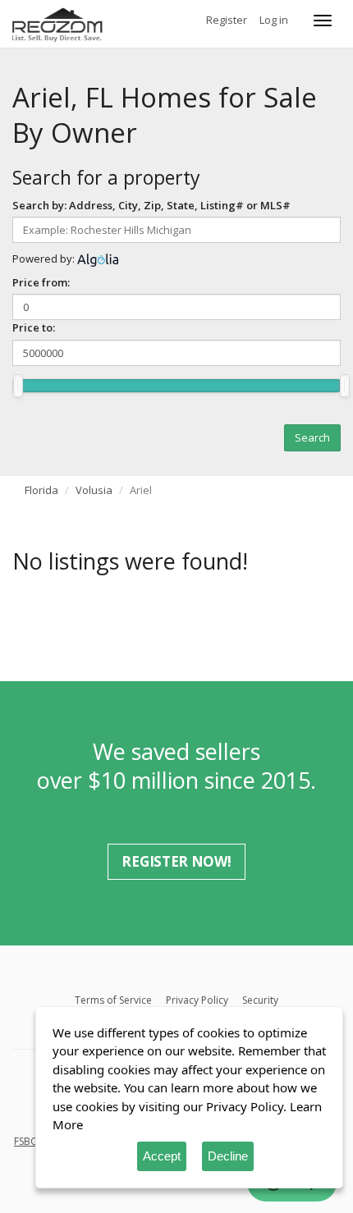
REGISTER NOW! (176, 861)
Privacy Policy (197, 1000)
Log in (273, 19)
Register (226, 19)
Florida (41, 490)
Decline (228, 1156)
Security (260, 1000)
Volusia (94, 490)
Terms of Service (113, 1000)
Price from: (41, 282)
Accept (162, 1156)
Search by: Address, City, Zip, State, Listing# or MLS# (151, 205)
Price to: (33, 327)
